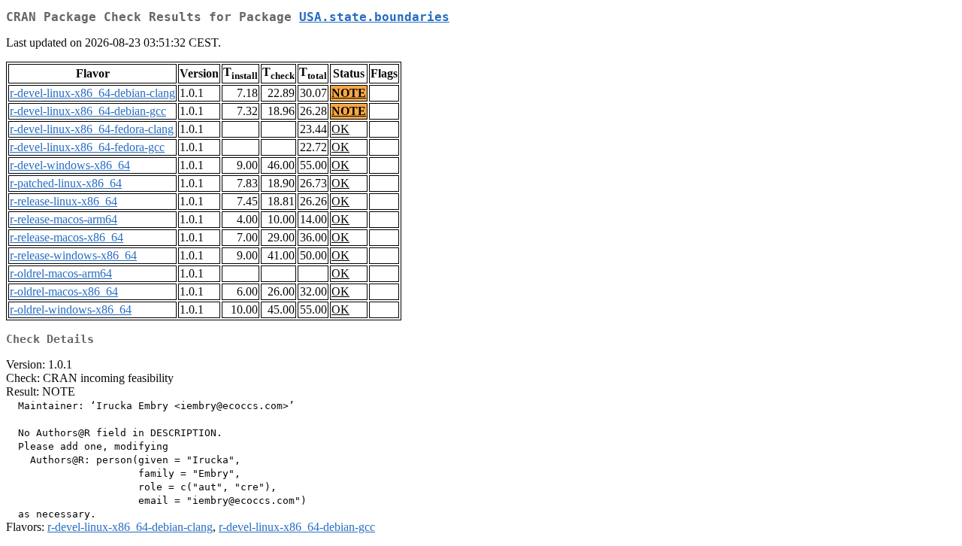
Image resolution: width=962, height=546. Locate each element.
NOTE (348, 92)
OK (340, 129)
